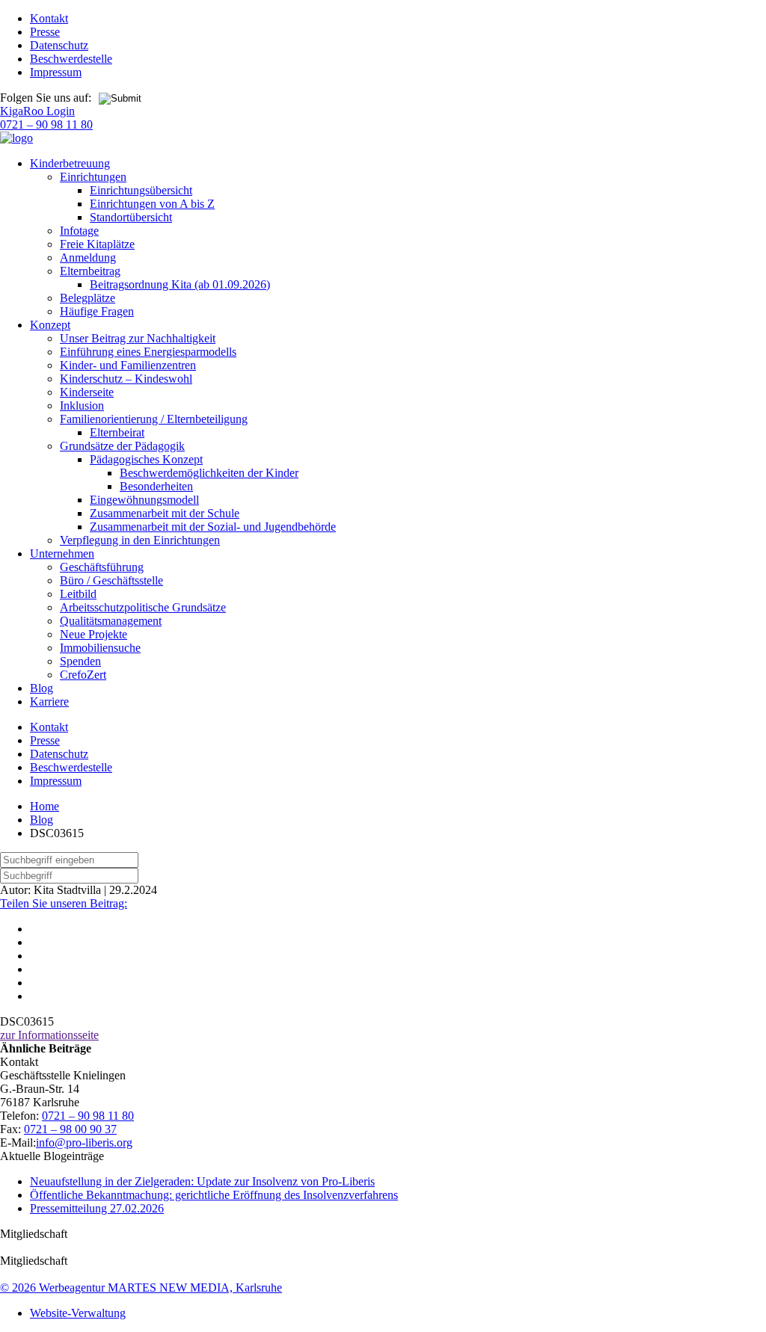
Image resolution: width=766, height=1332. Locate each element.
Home (44, 806)
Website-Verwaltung (78, 1313)
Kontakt (49, 18)
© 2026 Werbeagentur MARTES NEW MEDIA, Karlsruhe (141, 1287)
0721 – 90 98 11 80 (46, 124)
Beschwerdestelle (71, 58)
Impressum (56, 72)
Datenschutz (59, 45)
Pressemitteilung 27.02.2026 (97, 1208)
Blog (41, 819)
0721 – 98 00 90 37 (70, 1129)
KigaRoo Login (37, 111)
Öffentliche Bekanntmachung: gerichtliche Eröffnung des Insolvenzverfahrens (214, 1194)
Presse (45, 31)
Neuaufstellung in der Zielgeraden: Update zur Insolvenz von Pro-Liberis (202, 1181)
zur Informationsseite (49, 1035)
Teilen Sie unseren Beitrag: (63, 903)
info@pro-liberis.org (84, 1142)
